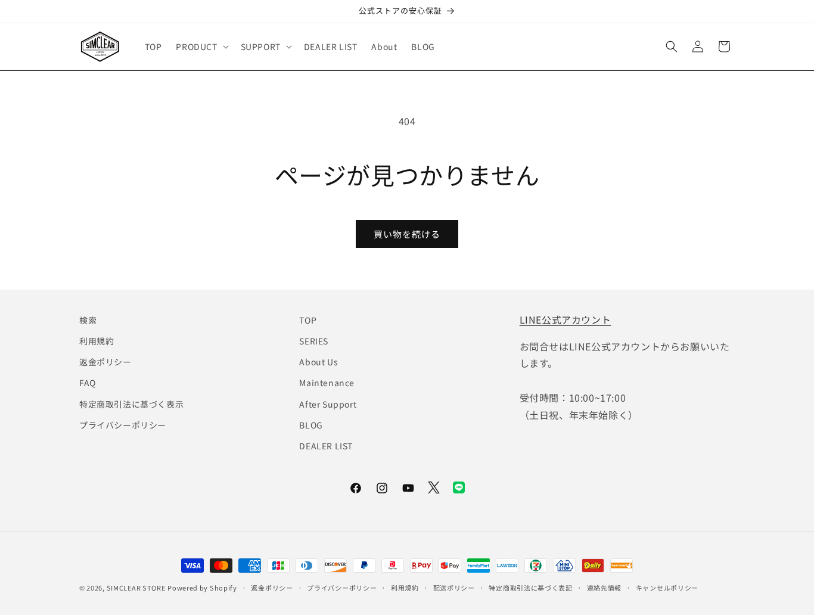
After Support (327, 404)
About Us (318, 362)
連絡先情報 (604, 587)
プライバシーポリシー (122, 425)
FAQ (87, 383)
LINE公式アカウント (565, 319)
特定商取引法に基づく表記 (530, 587)
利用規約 (96, 341)
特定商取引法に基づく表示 (131, 404)
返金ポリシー (105, 362)
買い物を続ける (407, 234)
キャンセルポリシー (667, 587)
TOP (307, 320)
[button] (201, 46)
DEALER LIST (326, 446)
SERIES (313, 341)
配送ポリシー (454, 587)
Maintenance (327, 383)
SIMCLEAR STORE (136, 587)
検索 (88, 320)
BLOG (310, 425)
